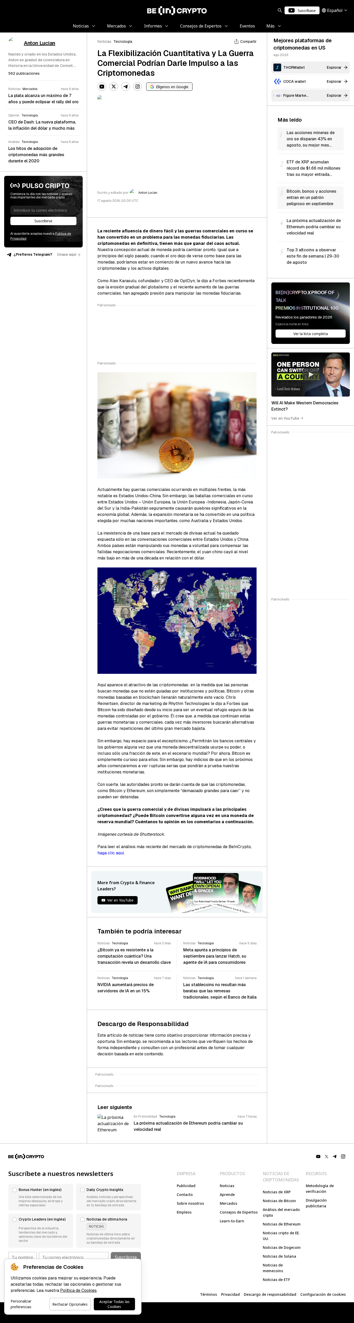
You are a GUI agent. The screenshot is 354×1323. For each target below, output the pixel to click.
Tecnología (123, 41)
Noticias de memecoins (273, 1268)
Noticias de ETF (276, 1279)
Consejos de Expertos (239, 1212)
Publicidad (186, 1185)
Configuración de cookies (323, 1294)
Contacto (185, 1194)
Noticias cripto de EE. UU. (281, 1235)
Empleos (184, 1212)
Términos (208, 1294)
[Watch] (310, 374)
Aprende (227, 1194)
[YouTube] (101, 86)
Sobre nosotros (190, 1203)
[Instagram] (137, 86)
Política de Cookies (78, 1290)
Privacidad (230, 1294)
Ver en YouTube (285, 417)
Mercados (228, 1203)
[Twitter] (113, 86)
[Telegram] (125, 86)
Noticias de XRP (277, 1191)
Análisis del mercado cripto (281, 1212)
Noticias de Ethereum (282, 1224)
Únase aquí (66, 254)
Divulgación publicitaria (316, 1203)
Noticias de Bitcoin (279, 1200)
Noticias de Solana (279, 1256)
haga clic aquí (110, 853)
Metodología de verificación (320, 1188)
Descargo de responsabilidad (270, 1294)
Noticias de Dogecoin (282, 1247)
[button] (40, 1197)
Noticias (104, 41)
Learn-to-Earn (232, 1220)
